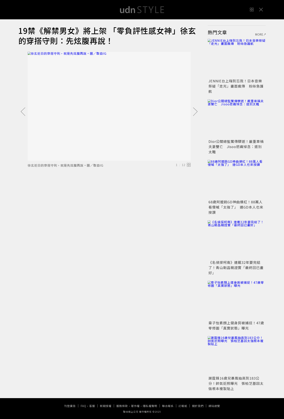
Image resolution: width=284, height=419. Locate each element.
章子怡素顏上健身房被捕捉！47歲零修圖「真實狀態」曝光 (236, 325)
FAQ (83, 406)
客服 (92, 406)
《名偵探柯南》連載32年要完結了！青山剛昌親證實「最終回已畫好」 (236, 267)
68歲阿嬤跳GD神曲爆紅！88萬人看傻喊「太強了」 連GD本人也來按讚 (235, 207)
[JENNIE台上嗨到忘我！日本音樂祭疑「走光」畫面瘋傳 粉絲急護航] (237, 58)
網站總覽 (214, 405)
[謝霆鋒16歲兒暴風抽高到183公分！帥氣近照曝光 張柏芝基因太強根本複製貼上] (237, 355)
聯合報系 (168, 405)
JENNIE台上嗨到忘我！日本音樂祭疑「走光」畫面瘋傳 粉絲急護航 (236, 86)
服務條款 (122, 406)
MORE (259, 34)
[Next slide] (195, 112)
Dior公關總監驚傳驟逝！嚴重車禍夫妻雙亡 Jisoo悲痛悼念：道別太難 (236, 146)
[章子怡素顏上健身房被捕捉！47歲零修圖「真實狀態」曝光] (237, 300)
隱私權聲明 (150, 406)
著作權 (135, 406)
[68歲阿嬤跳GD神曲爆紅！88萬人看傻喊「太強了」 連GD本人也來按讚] (237, 179)
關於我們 (198, 405)
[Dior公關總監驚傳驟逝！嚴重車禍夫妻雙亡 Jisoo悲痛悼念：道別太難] (237, 118)
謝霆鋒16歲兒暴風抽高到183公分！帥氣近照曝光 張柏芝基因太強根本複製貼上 (236, 383)
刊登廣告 (70, 405)
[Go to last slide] (23, 112)
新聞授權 (105, 405)
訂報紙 (183, 405)
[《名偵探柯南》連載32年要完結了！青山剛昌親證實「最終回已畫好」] (237, 239)
